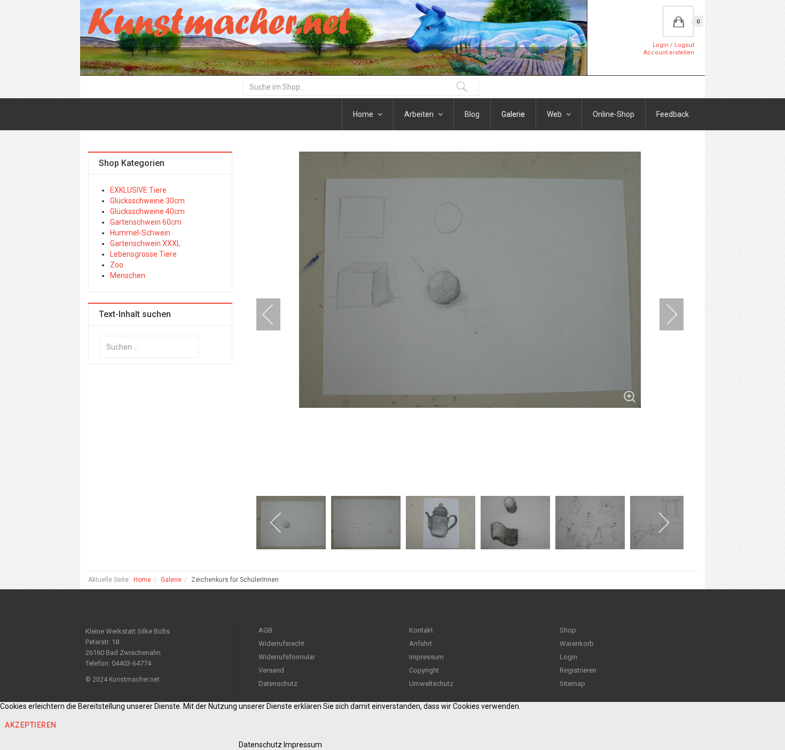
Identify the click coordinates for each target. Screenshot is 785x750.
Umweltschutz (431, 684)
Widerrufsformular (286, 657)
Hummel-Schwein (140, 232)
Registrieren (578, 670)
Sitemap (572, 684)
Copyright (424, 670)
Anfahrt (420, 644)
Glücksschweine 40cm (147, 211)
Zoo (116, 264)
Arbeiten (419, 114)
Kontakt (421, 630)
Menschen (127, 275)
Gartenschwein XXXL (145, 243)
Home (364, 114)
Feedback (672, 114)
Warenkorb (577, 644)
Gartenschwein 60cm (146, 222)
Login (568, 657)
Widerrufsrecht (281, 644)
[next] (665, 314)
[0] (678, 21)
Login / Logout (673, 45)
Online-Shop (613, 114)
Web (555, 114)
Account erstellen (668, 52)
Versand (271, 670)
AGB (265, 630)
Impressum (426, 657)
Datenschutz (277, 684)
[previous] (275, 314)
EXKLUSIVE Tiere (138, 190)
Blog (472, 114)
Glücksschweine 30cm (147, 200)
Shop (568, 630)
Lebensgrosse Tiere (143, 254)
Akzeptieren (31, 725)
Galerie (513, 114)
